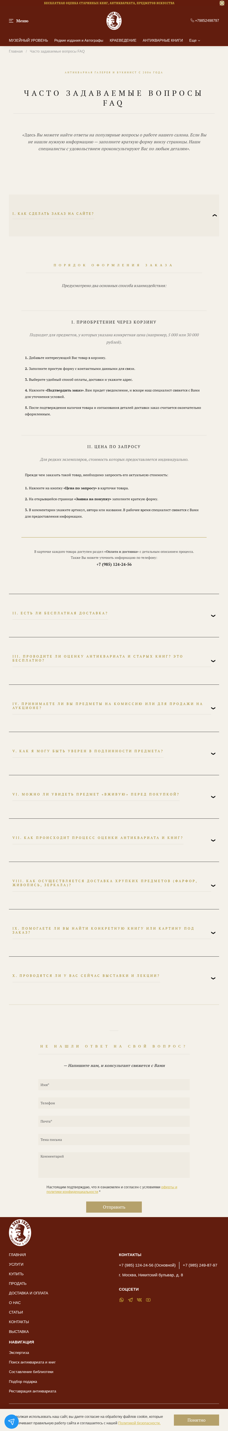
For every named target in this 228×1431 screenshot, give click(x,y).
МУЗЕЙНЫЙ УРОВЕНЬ (28, 40)
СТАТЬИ (16, 1312)
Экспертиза (19, 1352)
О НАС (15, 1302)
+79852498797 (206, 21)
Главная (16, 51)
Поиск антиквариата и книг (32, 1362)
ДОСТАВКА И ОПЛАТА (28, 1293)
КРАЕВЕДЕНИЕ (123, 40)
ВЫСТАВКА (19, 1331)
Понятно (196, 1420)
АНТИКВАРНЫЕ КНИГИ (163, 40)
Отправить (114, 1207)
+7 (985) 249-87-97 (200, 1265)
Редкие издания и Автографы (78, 40)
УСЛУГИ (16, 1264)
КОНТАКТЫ (19, 1322)
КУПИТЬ (16, 1274)
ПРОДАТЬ (17, 1283)
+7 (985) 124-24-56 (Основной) (147, 1265)
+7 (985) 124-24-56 (114, 564)
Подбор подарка (23, 1381)
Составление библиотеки (31, 1371)
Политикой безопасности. (139, 1423)
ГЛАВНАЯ (17, 1255)
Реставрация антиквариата (32, 1391)
